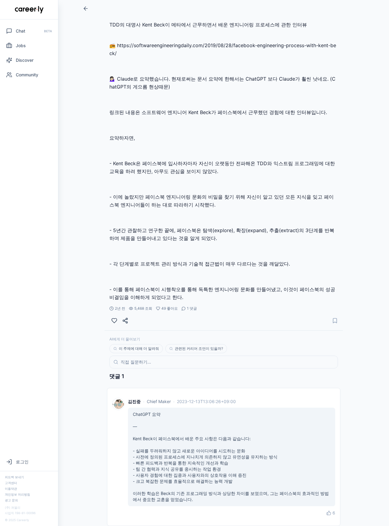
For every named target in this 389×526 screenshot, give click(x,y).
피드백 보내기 (14, 477)
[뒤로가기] (85, 8)
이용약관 (11, 488)
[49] (114, 321)
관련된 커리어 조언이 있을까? (199, 348)
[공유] (125, 321)
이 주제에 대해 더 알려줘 (139, 348)
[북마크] (335, 321)
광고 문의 (11, 500)
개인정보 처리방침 (17, 494)
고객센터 (11, 483)
